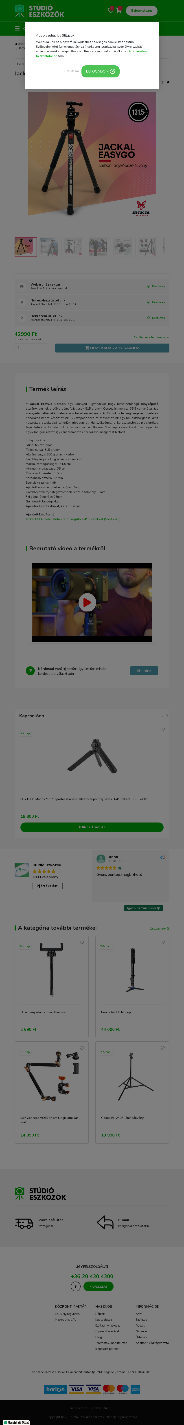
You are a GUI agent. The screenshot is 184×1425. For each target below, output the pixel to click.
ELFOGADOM (97, 71)
